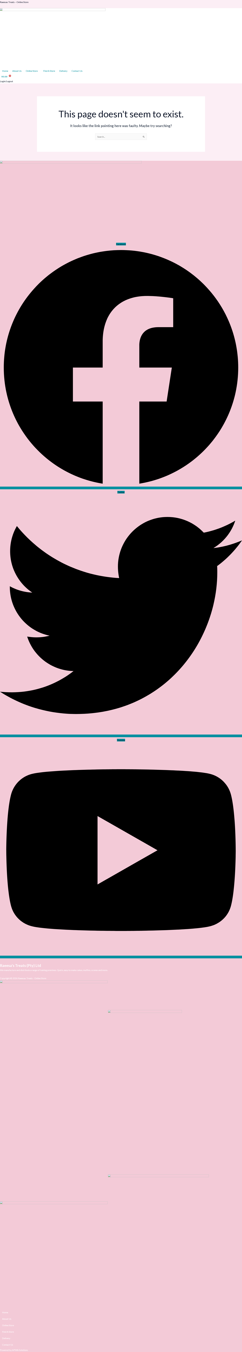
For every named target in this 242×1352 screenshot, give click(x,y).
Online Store (32, 70)
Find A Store (49, 70)
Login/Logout (6, 81)
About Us (17, 70)
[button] (32, 71)
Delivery (63, 70)
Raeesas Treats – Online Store (14, 2)
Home (5, 70)
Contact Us (77, 70)
